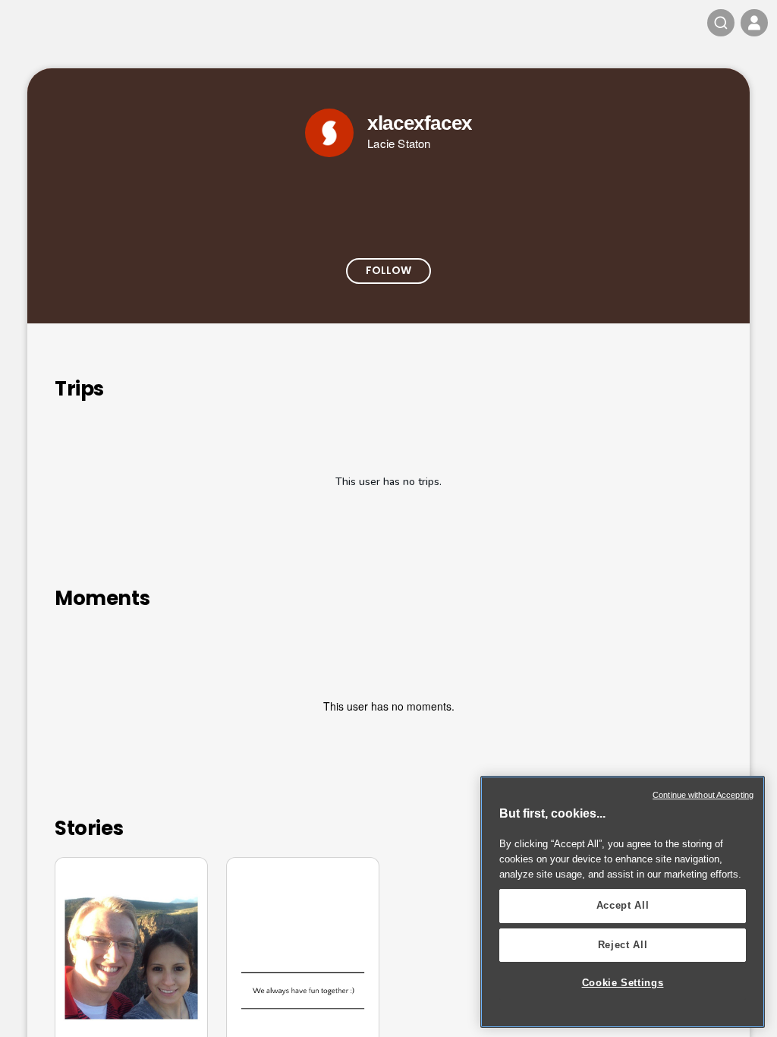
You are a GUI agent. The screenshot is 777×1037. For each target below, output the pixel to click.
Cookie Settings (623, 982)
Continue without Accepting (703, 794)
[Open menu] (754, 22)
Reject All (623, 944)
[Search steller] (721, 22)
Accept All (623, 905)
